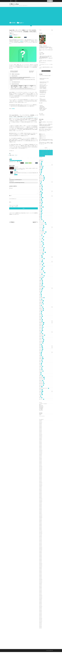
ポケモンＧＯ (41, 227)
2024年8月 (40, 423)
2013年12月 (40, 595)
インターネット (41, 266)
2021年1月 (40, 481)
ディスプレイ (41, 239)
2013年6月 (40, 602)
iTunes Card (41, 341)
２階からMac (14, 4)
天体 (40, 211)
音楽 (40, 164)
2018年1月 (40, 529)
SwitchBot (41, 302)
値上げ (40, 219)
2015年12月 (40, 563)
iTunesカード (41, 339)
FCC (15, 160)
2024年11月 (40, 422)
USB (40, 294)
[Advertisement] (31, 15)
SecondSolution (41, 408)
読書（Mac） (41, 180)
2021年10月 (40, 469)
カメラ (40, 261)
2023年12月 (40, 434)
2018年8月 (40, 520)
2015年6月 (40, 571)
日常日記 (41, 197)
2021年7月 (40, 473)
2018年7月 (40, 521)
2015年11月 (40, 564)
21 (51, 153)
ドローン (41, 238)
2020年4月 (40, 493)
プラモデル (41, 230)
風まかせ (40, 404)
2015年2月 (40, 576)
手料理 (40, 203)
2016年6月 (40, 555)
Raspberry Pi (41, 308)
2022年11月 (40, 451)
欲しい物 (40, 189)
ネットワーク (41, 236)
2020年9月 (40, 486)
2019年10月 (40, 501)
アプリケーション (42, 272)
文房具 (40, 200)
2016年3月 (40, 559)
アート (40, 269)
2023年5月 (40, 443)
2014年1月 (40, 594)
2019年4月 (40, 509)
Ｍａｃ (40, 161)
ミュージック (41, 225)
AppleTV (41, 375)
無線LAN (40, 186)
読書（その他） (41, 178)
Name (10, 195)
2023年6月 (40, 442)
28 (51, 154)
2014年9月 (40, 583)
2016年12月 (40, 547)
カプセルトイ (41, 263)
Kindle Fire (41, 336)
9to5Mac (21, 41)
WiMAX (40, 289)
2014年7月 (40, 586)
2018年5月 (40, 524)
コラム (40, 255)
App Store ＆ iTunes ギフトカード (44, 388)
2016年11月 (40, 548)
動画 (40, 214)
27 (49, 154)
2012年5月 (40, 611)
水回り (40, 188)
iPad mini (41, 349)
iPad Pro (41, 347)
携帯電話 (40, 202)
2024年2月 (40, 431)
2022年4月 (40, 461)
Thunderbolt (41, 300)
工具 (40, 208)
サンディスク (41, 250)
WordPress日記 (41, 286)
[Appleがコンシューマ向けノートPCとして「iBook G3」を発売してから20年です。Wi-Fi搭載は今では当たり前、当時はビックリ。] (11, 168)
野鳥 (40, 172)
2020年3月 (40, 494)
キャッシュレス (41, 258)
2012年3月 (40, 614)
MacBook (41, 325)
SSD (40, 305)
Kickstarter (41, 338)
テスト (40, 241)
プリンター (41, 228)
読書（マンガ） (41, 177)
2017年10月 (40, 533)
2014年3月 (40, 591)
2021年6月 (40, 474)
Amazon (41, 391)
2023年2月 (40, 447)
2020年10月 (40, 485)
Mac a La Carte (41, 405)
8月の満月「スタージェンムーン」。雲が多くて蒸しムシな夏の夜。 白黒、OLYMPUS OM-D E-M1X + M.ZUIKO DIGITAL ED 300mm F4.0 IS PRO (46, 125)
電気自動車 (41, 166)
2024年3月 (40, 430)
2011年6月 (40, 626)
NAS (40, 313)
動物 (40, 216)
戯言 (40, 205)
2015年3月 (40, 575)
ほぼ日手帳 (41, 277)
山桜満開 (40, 120)
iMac (40, 363)
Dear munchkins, (41, 407)
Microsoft (41, 316)
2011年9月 (40, 622)
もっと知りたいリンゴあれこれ (43, 403)
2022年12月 (40, 450)
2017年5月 (40, 540)
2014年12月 (40, 579)
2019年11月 (40, 500)
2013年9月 (40, 599)
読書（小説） (41, 175)
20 (49, 153)
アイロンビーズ (41, 275)
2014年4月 (40, 590)
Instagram (41, 358)
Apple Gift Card (41, 383)
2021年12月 (40, 466)
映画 (40, 194)
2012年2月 (40, 615)
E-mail (11, 198)
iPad (40, 352)
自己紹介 (40, 414)
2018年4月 (40, 525)
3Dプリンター (41, 399)
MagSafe (40, 319)
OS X (40, 311)
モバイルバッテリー (42, 222)
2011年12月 (40, 618)
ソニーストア (41, 244)
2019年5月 (40, 508)
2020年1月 (40, 497)
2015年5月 (40, 572)
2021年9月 (40, 470)
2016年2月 (40, 560)
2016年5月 (40, 556)
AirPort (13, 160)
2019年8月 (40, 504)
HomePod (41, 366)
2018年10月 (40, 517)
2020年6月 (40, 490)
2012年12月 (40, 606)
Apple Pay (41, 380)
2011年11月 (40, 619)
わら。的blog (40, 409)
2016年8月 (40, 552)
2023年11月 (40, 435)
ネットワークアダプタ (19, 160)
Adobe (40, 397)
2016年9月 (40, 551)
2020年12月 (40, 482)
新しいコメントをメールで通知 (14, 205)
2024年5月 (40, 427)
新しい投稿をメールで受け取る (14, 206)
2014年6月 (40, 587)
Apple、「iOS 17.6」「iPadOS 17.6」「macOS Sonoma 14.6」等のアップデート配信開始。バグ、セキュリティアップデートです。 (45, 130)
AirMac (11, 160)
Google (40, 369)
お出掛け (41, 283)
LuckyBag (41, 333)
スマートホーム (41, 247)
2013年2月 (40, 603)
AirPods (40, 394)
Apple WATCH (41, 377)
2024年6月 (40, 426)
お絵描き (40, 280)
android (40, 389)
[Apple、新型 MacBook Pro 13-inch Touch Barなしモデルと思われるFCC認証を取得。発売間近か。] (11, 173)
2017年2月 (40, 544)
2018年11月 (40, 516)
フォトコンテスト (42, 233)
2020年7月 (40, 489)
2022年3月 (40, 462)
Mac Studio (41, 327)
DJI (40, 372)
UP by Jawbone (41, 297)
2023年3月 (40, 446)
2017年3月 (40, 543)
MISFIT (40, 314)
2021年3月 (40, 478)
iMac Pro (40, 361)
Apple (40, 386)
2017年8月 (40, 536)
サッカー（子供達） (42, 252)
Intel (40, 355)
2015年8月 (40, 568)
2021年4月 (40, 477)
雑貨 (40, 169)
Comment (11, 188)
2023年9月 (40, 438)
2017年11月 (40, 532)
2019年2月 (40, 512)
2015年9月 (40, 567)
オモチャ (41, 264)
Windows (41, 288)
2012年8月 (40, 607)
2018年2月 (40, 528)
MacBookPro (16, 174)
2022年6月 (40, 458)
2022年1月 (40, 465)
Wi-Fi (40, 291)
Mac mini (41, 330)
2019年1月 (40, 513)
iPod (40, 344)
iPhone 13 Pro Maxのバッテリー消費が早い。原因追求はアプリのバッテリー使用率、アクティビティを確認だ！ (46, 143)
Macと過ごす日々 (41, 406)
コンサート (41, 253)
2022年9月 (40, 454)
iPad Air (40, 350)
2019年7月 (40, 505)
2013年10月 (40, 598)
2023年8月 (40, 439)
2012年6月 (40, 610)
